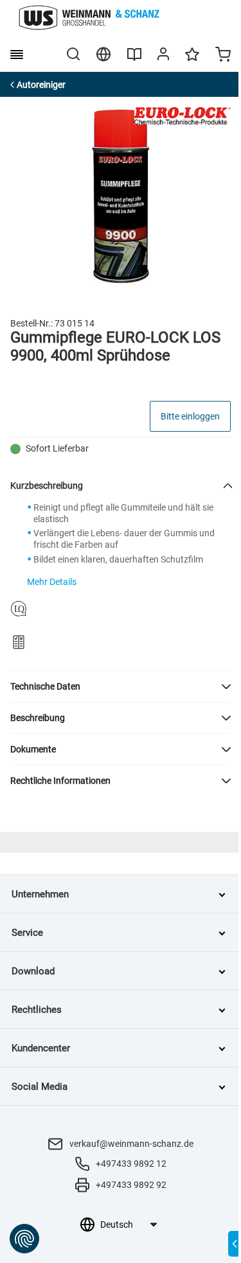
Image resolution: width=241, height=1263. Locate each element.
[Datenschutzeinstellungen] (24, 1238)
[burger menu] (16, 54)
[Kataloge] (134, 59)
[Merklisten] (192, 60)
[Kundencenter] (163, 56)
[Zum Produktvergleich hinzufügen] (18, 642)
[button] (120, 686)
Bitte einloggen (190, 416)
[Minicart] (223, 56)
